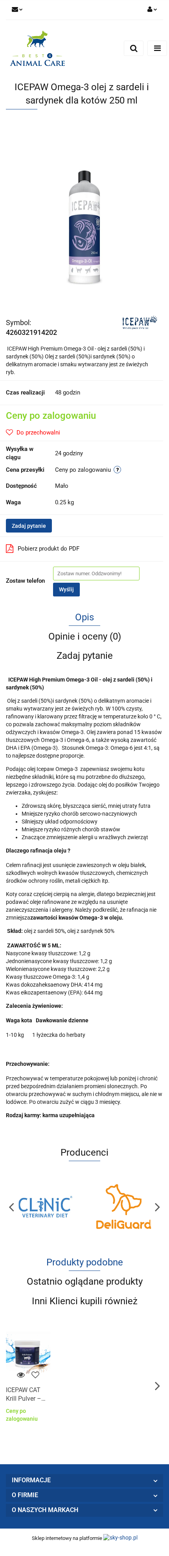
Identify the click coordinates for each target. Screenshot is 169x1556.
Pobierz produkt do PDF (48, 548)
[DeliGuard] (123, 1206)
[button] (84, 1480)
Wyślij (66, 589)
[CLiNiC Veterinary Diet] (45, 1206)
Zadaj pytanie (29, 526)
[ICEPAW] (140, 322)
